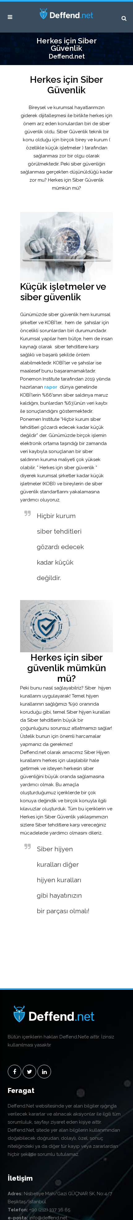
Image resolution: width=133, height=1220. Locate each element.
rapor (50, 387)
